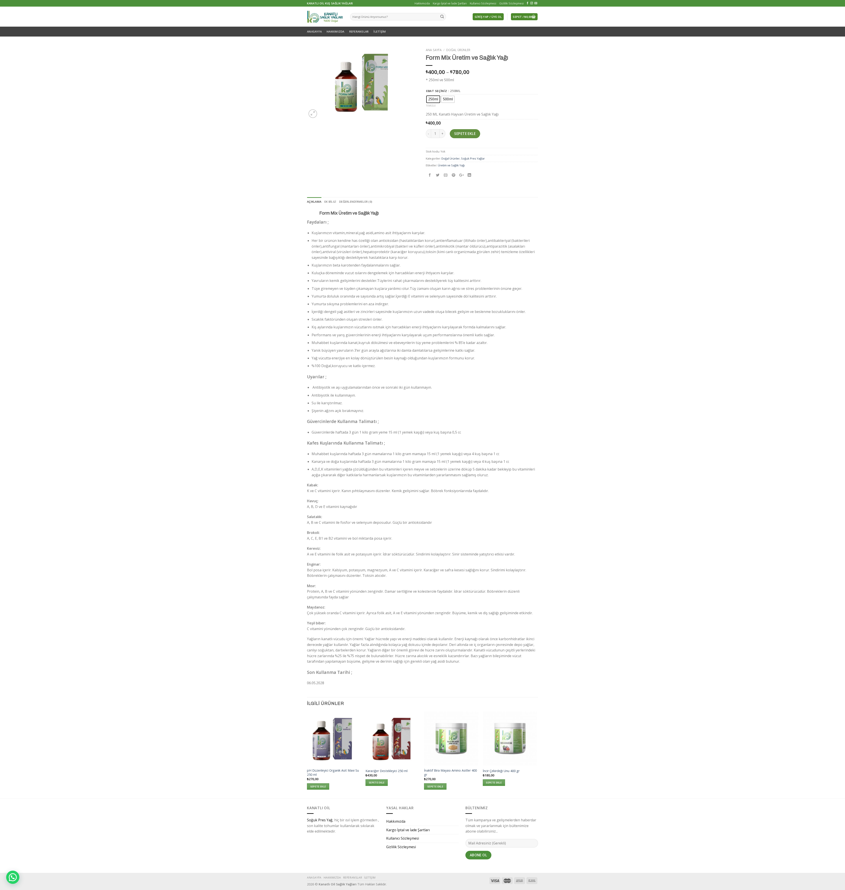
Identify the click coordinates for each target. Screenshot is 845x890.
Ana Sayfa (434, 50)
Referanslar (359, 31)
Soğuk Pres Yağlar (473, 158)
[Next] (536, 754)
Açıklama (314, 202)
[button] (12, 877)
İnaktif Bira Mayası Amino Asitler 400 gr (450, 773)
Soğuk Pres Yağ (319, 820)
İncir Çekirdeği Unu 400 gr (501, 771)
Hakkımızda (422, 3)
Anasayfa (314, 31)
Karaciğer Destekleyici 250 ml (387, 771)
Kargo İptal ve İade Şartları (450, 3)
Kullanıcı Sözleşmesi (483, 3)
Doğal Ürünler (458, 50)
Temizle (431, 105)
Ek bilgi (330, 202)
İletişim (379, 31)
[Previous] (307, 754)
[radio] (433, 99)
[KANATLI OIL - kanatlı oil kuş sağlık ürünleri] (325, 16)
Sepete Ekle (465, 133)
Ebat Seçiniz (436, 91)
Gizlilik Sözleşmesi (511, 3)
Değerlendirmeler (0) (355, 202)
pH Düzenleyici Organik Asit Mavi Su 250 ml (333, 773)
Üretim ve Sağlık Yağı (451, 165)
